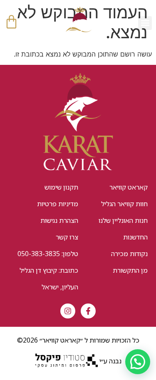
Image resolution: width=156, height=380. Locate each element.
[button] (145, 23)
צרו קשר (67, 237)
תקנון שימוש (61, 187)
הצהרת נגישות (59, 220)
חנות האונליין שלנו (123, 220)
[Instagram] (67, 311)
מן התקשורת (130, 270)
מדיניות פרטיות (57, 203)
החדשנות (135, 237)
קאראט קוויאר (128, 187)
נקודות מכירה (129, 253)
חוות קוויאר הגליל (124, 203)
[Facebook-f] (88, 311)
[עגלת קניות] (11, 22)
